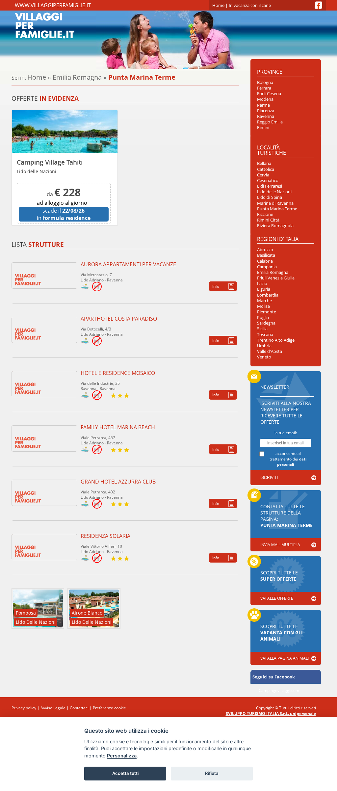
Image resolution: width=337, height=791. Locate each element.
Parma (263, 105)
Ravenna (265, 116)
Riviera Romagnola (275, 225)
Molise (263, 306)
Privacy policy (24, 708)
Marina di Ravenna (275, 203)
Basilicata (266, 255)
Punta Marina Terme (277, 209)
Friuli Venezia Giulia (276, 278)
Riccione (265, 214)
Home (218, 5)
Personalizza (122, 755)
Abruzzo (265, 249)
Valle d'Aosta (269, 351)
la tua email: (285, 432)
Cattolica (265, 169)
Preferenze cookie (109, 708)
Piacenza (265, 111)
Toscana (265, 334)
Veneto (264, 357)
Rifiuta (212, 773)
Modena (265, 99)
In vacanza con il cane (250, 5)
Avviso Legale (52, 708)
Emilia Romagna (77, 77)
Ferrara (264, 88)
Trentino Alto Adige (276, 340)
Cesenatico (267, 180)
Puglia (263, 317)
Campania (267, 267)
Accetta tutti (125, 773)
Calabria (265, 261)
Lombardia (267, 295)
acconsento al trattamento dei (288, 459)
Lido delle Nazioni (274, 192)
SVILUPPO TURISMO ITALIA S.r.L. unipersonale (271, 713)
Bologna (265, 82)
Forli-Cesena (269, 93)
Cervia (263, 175)
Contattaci (79, 708)
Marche (264, 300)
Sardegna (266, 323)
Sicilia (262, 328)
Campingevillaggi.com (279, 690)
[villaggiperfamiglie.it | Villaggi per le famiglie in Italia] (80, 25)
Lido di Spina (269, 197)
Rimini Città (268, 220)
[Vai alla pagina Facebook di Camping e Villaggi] (318, 5)
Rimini (263, 127)
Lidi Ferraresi (269, 186)
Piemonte (266, 312)
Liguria (263, 289)
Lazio (262, 283)
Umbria (264, 346)
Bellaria (264, 163)
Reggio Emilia (270, 122)
